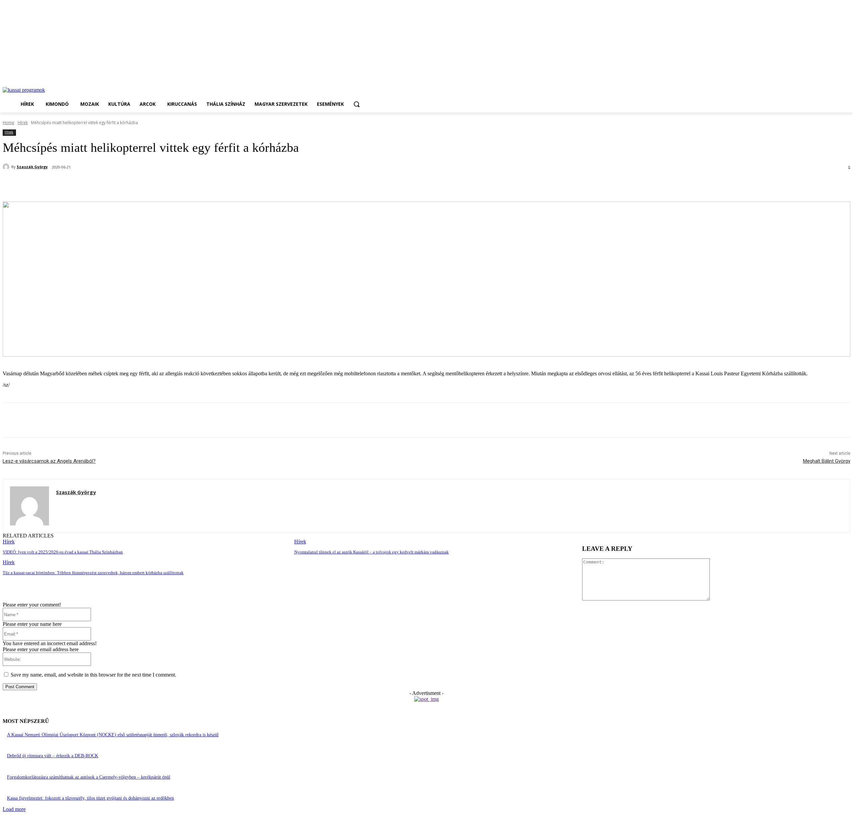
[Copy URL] (136, 184)
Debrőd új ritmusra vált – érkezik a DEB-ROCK (52, 755)
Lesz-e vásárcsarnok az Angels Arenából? (49, 461)
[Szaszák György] (7, 166)
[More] (160, 184)
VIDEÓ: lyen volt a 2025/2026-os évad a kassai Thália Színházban (63, 551)
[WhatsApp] (112, 184)
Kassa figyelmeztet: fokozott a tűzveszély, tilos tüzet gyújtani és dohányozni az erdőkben (90, 798)
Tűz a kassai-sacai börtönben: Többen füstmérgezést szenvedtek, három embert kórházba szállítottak (93, 572)
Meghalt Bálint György (826, 461)
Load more (14, 809)
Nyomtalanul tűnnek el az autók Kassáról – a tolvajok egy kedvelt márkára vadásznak (371, 551)
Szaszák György (32, 166)
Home (8, 122)
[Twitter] (88, 184)
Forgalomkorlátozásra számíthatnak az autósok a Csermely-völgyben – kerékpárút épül (88, 777)
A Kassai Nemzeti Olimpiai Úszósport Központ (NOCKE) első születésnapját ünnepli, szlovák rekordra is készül (113, 734)
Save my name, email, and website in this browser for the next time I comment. (93, 675)
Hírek (23, 122)
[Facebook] (64, 184)
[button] (357, 104)
